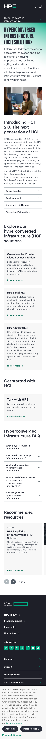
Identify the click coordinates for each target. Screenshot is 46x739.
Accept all (10, 729)
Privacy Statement (15, 723)
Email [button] (10, 627)
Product (13, 620)
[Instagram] (17, 648)
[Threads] (22, 648)
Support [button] (8, 667)
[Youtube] (33, 648)
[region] (23, 555)
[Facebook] (28, 648)
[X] (11, 648)
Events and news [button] (12, 674)
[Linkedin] (6, 648)
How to (10, 614)
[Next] (13, 581)
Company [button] (9, 659)
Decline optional (31, 729)
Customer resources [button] (14, 682)
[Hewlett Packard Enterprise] (10, 6)
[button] (34, 6)
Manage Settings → (11, 735)
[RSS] (38, 648)
